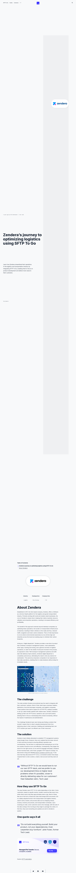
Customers (16, 2)
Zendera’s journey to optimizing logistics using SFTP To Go (36, 565)
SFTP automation (27, 859)
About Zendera (23, 568)
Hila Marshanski (14, 214)
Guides (11, 2)
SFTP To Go (5, 2)
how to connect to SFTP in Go (44, 752)
